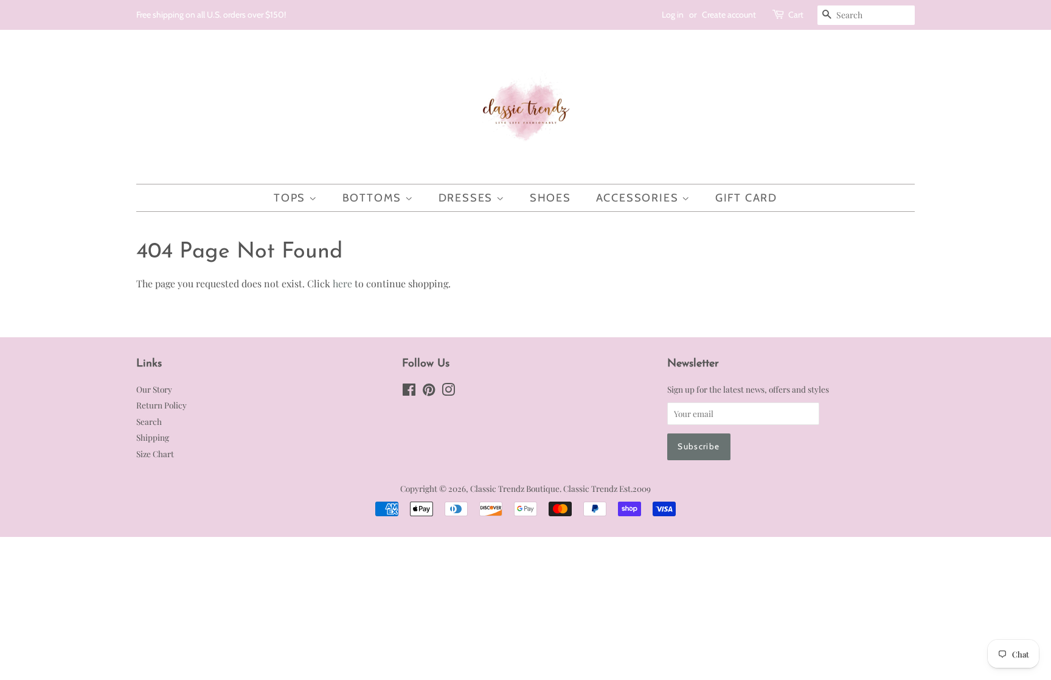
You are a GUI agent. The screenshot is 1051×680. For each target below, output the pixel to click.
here (342, 283)
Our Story (154, 389)
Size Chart (155, 453)
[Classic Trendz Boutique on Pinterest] (428, 391)
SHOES (550, 198)
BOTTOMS (373, 198)
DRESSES (467, 198)
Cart (795, 14)
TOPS (291, 198)
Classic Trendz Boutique (515, 488)
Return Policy (161, 404)
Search (149, 421)
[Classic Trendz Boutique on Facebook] (409, 391)
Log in (673, 14)
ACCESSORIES (639, 198)
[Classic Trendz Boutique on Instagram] (448, 391)
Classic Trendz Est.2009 (607, 488)
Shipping (152, 437)
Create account (729, 14)
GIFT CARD (746, 198)
